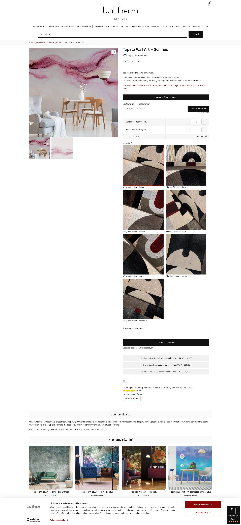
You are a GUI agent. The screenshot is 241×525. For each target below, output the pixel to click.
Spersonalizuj (202, 512)
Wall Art (125, 26)
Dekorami (98, 26)
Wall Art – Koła (159, 26)
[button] (113, 52)
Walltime (174, 26)
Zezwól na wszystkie (203, 504)
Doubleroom (68, 26)
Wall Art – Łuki (200, 26)
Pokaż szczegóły (57, 520)
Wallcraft (53, 26)
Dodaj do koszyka (166, 342)
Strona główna (35, 42)
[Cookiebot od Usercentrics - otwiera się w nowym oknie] (33, 520)
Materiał (127, 143)
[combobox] (112, 34)
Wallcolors (112, 26)
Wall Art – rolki (140, 26)
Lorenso (186, 26)
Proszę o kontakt (199, 108)
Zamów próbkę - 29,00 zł (166, 97)
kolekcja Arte (55, 42)
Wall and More (84, 26)
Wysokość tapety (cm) (136, 130)
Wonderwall (39, 26)
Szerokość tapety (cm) (136, 122)
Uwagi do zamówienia (133, 328)
